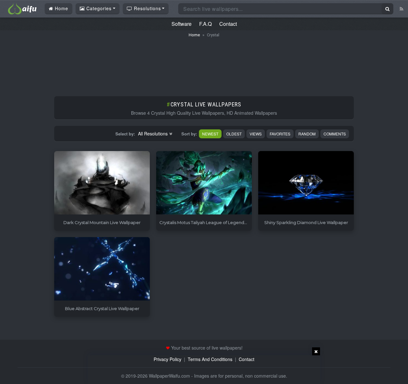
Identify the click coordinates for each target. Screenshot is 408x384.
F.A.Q (205, 23)
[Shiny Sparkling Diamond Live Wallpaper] (306, 183)
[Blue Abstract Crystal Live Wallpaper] (102, 269)
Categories (98, 8)
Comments (335, 133)
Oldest (234, 133)
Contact (228, 23)
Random (307, 133)
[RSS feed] (401, 8)
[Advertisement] (204, 63)
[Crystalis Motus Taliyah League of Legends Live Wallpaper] (204, 183)
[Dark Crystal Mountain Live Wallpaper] (102, 183)
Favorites (280, 133)
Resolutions (146, 8)
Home (60, 8)
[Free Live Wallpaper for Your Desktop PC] (22, 8)
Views (256, 133)
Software (181, 23)
